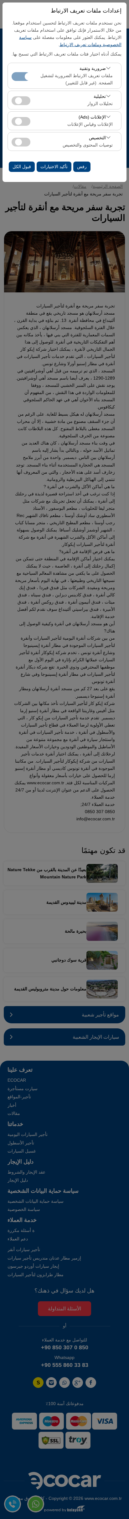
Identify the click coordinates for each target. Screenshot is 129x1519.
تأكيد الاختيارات (54, 166)
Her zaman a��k (21, 76)
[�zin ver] (21, 100)
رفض (82, 166)
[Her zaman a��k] (21, 76)
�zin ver (21, 100)
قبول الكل (22, 166)
